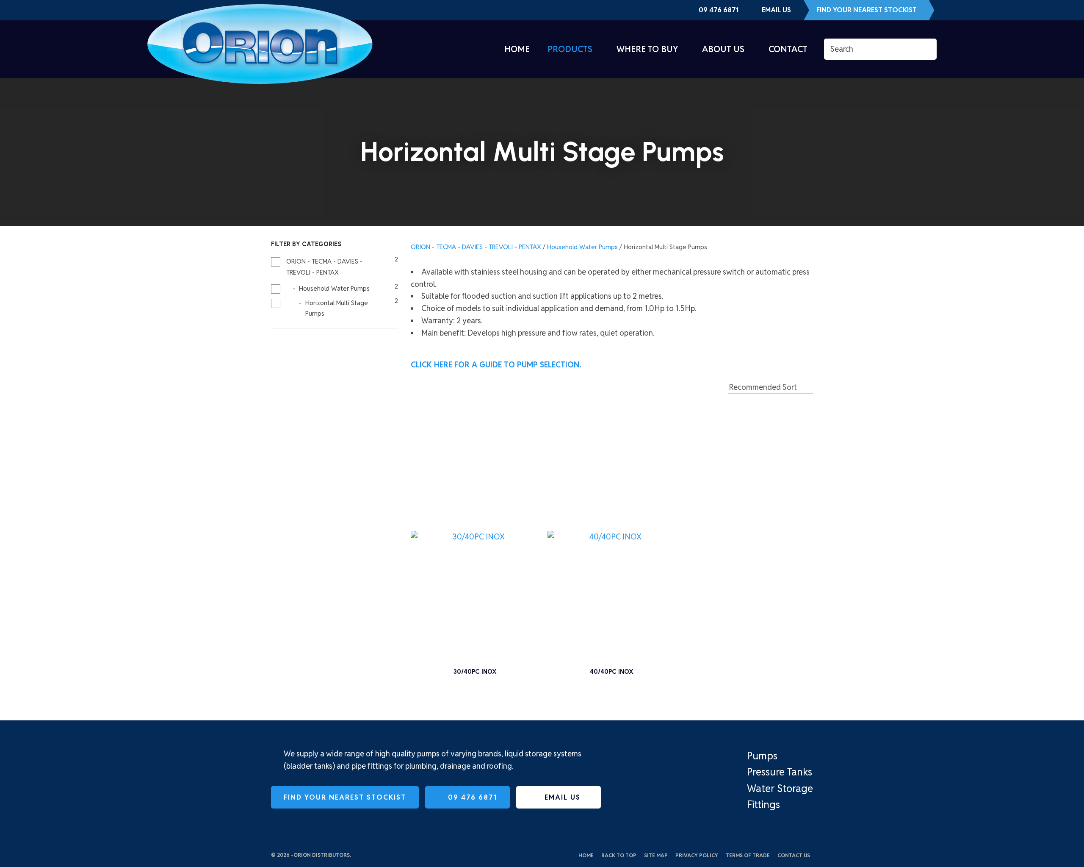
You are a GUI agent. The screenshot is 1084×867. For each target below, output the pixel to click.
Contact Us (793, 855)
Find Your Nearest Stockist (866, 10)
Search (926, 49)
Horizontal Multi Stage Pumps (665, 247)
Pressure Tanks (779, 771)
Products (570, 49)
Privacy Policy (696, 855)
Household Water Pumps (582, 247)
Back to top (618, 855)
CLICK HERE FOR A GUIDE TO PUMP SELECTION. (497, 365)
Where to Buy (647, 49)
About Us (723, 49)
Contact (788, 49)
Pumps (762, 755)
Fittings (763, 804)
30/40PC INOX (475, 671)
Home (517, 49)
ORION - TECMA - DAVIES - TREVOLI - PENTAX (476, 247)
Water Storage (780, 788)
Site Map (656, 855)
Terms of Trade (748, 855)
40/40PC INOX (611, 671)
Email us (776, 10)
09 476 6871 (718, 10)
